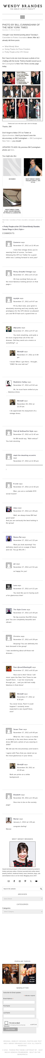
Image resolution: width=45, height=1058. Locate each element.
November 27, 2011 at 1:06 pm (25, 511)
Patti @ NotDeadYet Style (23, 431)
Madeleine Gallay (20, 382)
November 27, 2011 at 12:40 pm (26, 461)
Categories (6, 908)
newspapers (31, 220)
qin (14, 564)
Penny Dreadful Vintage (22, 272)
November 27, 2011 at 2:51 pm (25, 567)
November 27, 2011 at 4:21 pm (25, 588)
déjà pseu (17, 328)
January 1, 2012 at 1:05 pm (24, 822)
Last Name (6, 1013)
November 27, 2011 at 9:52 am (25, 385)
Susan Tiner (18, 729)
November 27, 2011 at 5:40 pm (25, 613)
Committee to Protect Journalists (14, 37)
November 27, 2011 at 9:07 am (25, 301)
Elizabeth (17, 795)
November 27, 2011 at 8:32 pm (25, 670)
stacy (15, 508)
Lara (15, 585)
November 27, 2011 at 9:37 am (25, 331)
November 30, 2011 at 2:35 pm (25, 798)
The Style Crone (19, 609)
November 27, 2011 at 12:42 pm (26, 487)
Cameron (17, 242)
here (12, 150)
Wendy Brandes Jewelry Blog (22, 6)
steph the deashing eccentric (24, 455)
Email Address (8, 999)
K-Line (15, 484)
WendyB (20, 351)
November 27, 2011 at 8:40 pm (25, 732)
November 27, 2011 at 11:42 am (26, 434)
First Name (6, 1006)
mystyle (16, 298)
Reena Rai (17, 537)
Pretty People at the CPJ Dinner (17, 52)
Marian (16, 819)
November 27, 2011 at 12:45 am (26, 245)
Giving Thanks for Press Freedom (17, 49)
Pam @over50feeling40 (22, 667)
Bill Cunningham (8, 64)
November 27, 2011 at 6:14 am (25, 275)
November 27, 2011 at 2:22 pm (25, 540)
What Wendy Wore (12, 46)
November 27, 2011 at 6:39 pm (25, 639)
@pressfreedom (8, 135)
